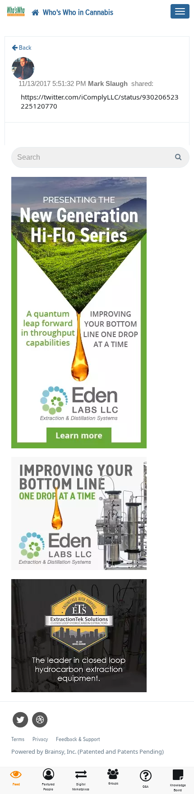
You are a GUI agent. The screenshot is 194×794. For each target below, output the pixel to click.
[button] (48, 780)
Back (25, 47)
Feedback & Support (78, 739)
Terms (17, 739)
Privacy (40, 739)
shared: (142, 83)
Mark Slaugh (108, 83)
